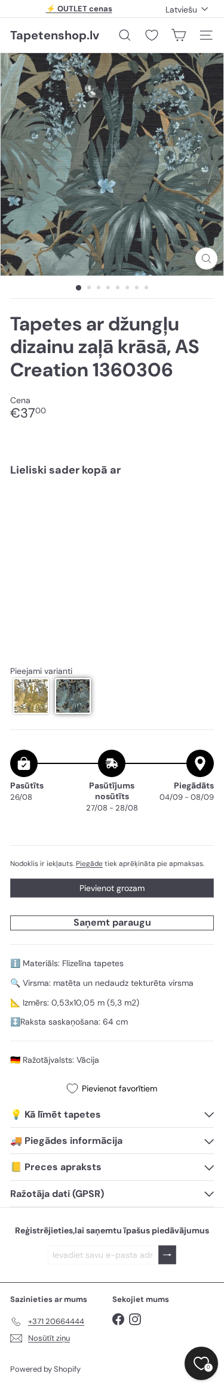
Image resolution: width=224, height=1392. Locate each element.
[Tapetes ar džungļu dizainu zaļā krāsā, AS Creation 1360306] (112, 521)
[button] (31, 696)
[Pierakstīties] (167, 1255)
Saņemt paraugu (112, 922)
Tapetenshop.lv (54, 35)
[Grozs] (178, 35)
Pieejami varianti (41, 671)
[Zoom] (206, 259)
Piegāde (89, 863)
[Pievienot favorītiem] (198, 511)
